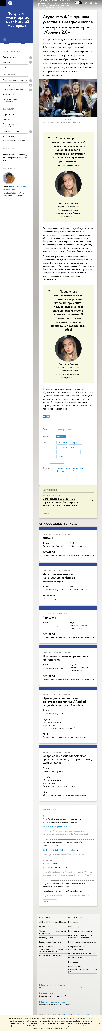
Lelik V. (58, 850)
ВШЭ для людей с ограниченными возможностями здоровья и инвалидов (53, 949)
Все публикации (50, 901)
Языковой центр (75, 957)
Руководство (45, 926)
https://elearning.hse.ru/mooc (52, 1002)
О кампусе (45, 917)
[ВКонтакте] (44, 416)
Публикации (49, 809)
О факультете (9, 114)
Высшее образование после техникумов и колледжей (80, 936)
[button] (42, 98)
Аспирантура (8, 94)
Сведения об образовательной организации (52, 932)
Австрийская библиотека (14, 140)
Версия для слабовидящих (50, 942)
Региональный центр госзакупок (82, 953)
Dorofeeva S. (68, 850)
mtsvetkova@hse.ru (16, 195)
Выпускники (73, 962)
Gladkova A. (48, 867)
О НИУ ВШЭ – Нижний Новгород (53, 922)
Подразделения (46, 937)
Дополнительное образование (10, 100)
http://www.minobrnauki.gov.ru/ (52, 985)
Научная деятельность (12, 131)
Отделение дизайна (11, 66)
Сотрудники (8, 136)
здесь (62, 1021)
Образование (75, 917)
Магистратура (74, 926)
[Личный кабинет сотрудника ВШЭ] (91, 3)
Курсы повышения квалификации (82, 942)
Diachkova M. (48, 850)
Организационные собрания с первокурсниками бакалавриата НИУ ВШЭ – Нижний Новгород (60, 502)
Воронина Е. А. (61, 826)
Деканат (6, 119)
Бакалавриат (73, 922)
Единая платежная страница (51, 955)
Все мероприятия (51, 513)
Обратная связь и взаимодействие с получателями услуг (82, 969)
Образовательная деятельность (10, 125)
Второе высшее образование (80, 931)
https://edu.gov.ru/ (47, 993)
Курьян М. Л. (48, 826)
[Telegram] (48, 416)
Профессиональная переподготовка (76, 947)
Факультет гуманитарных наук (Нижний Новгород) (17, 19)
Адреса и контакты (65, 1014)
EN (80, 3)
